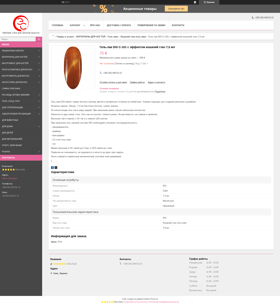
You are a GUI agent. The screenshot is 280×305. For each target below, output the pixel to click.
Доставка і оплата (119, 25)
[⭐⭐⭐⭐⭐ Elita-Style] (21, 23)
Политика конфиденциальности (164, 302)
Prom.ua (154, 299)
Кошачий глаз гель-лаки (133, 36)
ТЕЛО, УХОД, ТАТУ (11, 101)
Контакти (178, 25)
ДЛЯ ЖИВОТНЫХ (10, 120)
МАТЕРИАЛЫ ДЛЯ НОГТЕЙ (14, 56)
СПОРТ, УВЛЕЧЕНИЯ (12, 145)
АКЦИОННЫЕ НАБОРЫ (13, 50)
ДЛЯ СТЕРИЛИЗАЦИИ (12, 107)
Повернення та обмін (151, 25)
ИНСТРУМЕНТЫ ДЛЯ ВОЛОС (15, 75)
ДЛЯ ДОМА (7, 126)
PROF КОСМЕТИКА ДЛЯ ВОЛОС (17, 69)
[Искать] (39, 39)
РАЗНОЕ (6, 151)
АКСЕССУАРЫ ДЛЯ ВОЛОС (15, 82)
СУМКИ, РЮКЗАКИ (11, 88)
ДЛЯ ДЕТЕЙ (7, 132)
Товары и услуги (65, 36)
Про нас (95, 25)
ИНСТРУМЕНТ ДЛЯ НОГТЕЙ (15, 63)
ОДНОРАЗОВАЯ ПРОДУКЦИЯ (16, 113)
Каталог (75, 25)
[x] (56, 168)
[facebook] (52, 168)
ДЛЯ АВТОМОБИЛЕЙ (12, 138)
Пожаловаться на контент (136, 302)
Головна (57, 25)
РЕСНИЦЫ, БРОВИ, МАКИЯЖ (15, 94)
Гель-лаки (113, 36)
